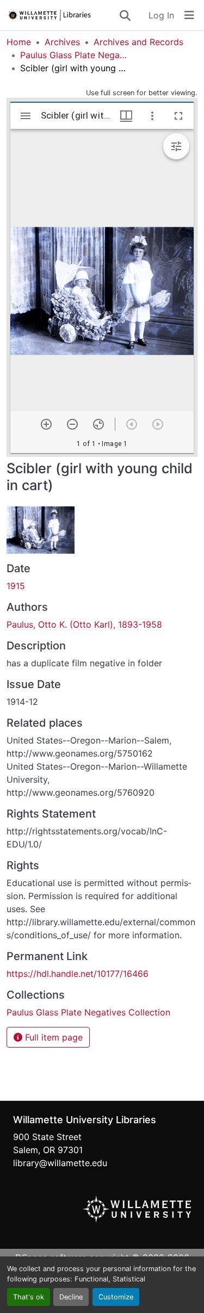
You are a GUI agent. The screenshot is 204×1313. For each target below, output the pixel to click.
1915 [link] (16, 585)
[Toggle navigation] (189, 15)
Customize (115, 1297)
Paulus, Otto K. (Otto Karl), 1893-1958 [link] (84, 624)
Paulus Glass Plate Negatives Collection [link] (74, 54)
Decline (71, 1297)
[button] (62, 15)
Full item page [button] (52, 1037)
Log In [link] (161, 15)
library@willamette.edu (60, 1162)
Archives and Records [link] (138, 41)
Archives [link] (62, 41)
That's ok (28, 1297)
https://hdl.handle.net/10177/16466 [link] (78, 973)
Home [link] (19, 41)
